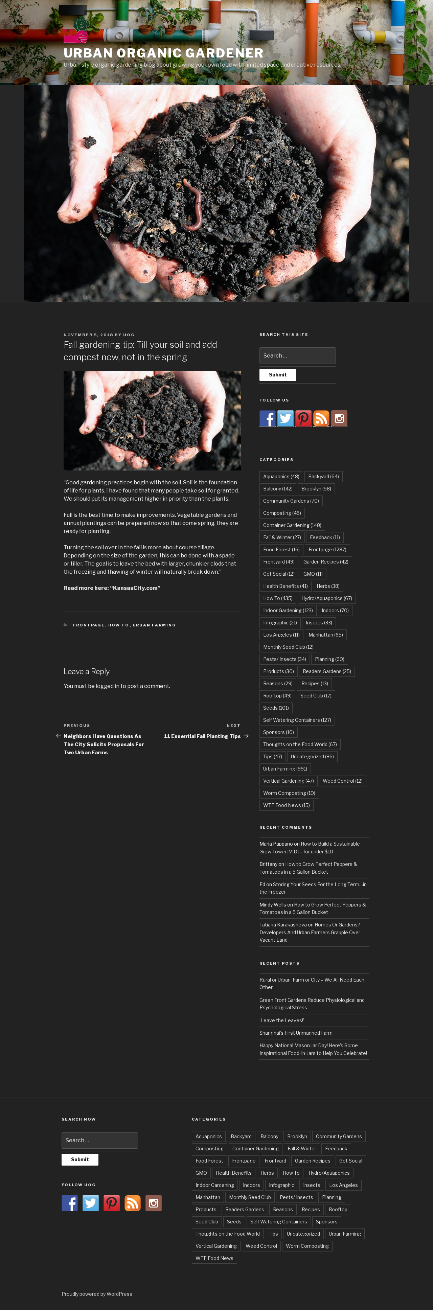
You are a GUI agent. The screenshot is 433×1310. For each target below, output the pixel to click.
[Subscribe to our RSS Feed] (321, 418)
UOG (129, 334)
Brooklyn (316, 488)
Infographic (280, 622)
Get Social (279, 574)
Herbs (328, 586)
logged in (107, 686)
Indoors (335, 610)
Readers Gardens (327, 671)
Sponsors (278, 732)
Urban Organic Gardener (164, 53)
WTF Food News (286, 805)
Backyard (323, 476)
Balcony (278, 488)
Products (278, 671)
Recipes (314, 683)
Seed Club (316, 695)
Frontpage (89, 625)
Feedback (325, 537)
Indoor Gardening (288, 610)
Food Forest (281, 549)
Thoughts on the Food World (300, 744)
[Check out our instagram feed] (339, 418)
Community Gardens (291, 501)
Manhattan (326, 635)
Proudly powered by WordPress (97, 1294)
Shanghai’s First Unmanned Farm (296, 1033)
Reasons (278, 683)
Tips (272, 756)
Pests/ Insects (284, 659)
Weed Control (343, 781)
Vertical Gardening (288, 781)
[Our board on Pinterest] (303, 418)
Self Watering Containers (297, 720)
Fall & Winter (282, 537)
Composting (282, 513)
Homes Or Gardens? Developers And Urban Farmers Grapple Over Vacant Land (309, 932)
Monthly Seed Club (288, 647)
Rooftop (277, 695)
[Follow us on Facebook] (267, 418)
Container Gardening (292, 525)
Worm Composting (289, 793)
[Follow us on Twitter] (285, 418)
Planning (329, 659)
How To (119, 625)
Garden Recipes (325, 562)
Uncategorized (312, 756)
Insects (319, 622)
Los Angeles (281, 635)
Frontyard (279, 562)
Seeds (276, 708)
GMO (313, 574)
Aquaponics (281, 476)
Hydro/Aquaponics (326, 598)
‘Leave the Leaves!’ (281, 1020)
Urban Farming (155, 625)
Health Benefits (285, 586)
